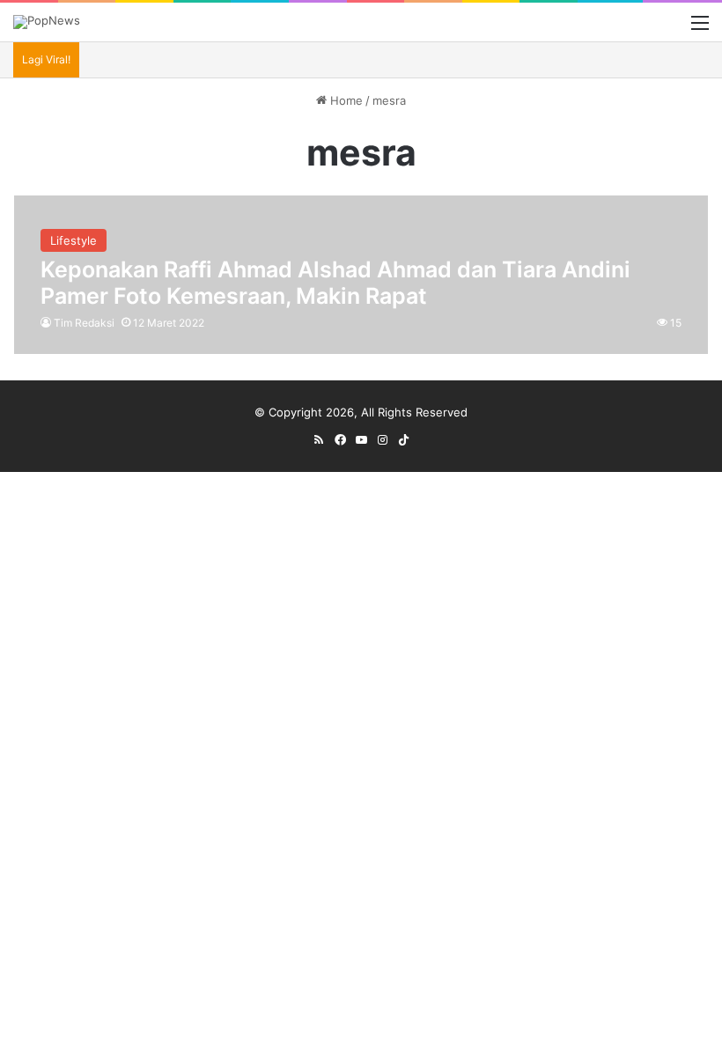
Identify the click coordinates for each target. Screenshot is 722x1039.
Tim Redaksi (84, 322)
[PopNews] (46, 22)
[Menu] (700, 28)
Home (345, 100)
